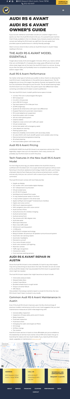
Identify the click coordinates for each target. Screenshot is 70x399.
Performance (49, 388)
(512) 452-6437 (32, 375)
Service (18, 388)
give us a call (36, 339)
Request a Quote (57, 377)
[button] (63, 10)
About (9, 388)
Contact (36, 392)
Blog (59, 388)
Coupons (38, 388)
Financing (27, 388)
